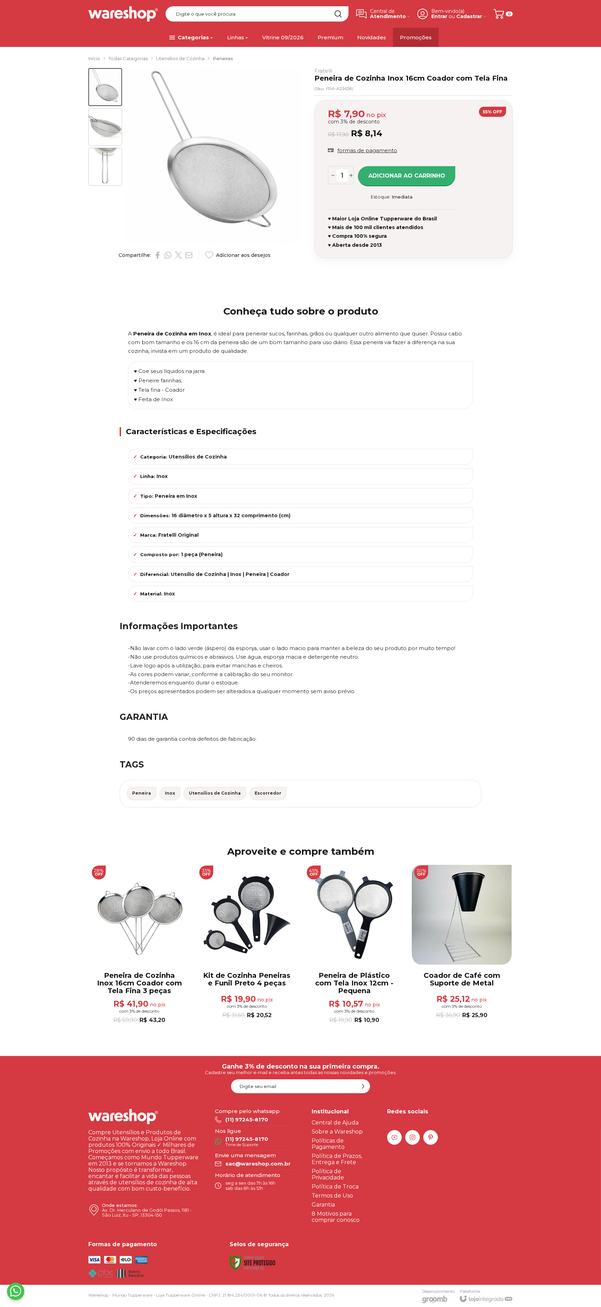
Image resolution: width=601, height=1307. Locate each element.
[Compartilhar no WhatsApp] (168, 255)
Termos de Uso (332, 1195)
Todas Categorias (128, 58)
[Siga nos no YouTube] (394, 1137)
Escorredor (268, 793)
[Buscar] (338, 14)
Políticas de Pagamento (328, 1143)
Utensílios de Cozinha (180, 58)
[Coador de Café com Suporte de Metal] (462, 945)
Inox (170, 793)
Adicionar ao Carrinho (406, 175)
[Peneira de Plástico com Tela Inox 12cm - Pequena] (354, 945)
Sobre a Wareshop (337, 1131)
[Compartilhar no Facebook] (157, 255)
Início (94, 58)
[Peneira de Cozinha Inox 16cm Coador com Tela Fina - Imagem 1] (105, 87)
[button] (105, 87)
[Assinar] (363, 1086)
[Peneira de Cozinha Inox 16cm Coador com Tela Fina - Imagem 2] (105, 127)
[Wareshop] (123, 14)
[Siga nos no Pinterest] (430, 1137)
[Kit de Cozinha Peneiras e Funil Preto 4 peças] (247, 945)
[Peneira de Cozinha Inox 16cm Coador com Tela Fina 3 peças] (139, 945)
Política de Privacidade (328, 1174)
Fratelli (323, 70)
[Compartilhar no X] (178, 255)
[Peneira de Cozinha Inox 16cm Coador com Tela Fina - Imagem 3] (105, 166)
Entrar (439, 16)
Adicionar (153, 982)
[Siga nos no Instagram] (412, 1137)
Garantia (323, 1204)
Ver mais (354, 982)
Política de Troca (335, 1186)
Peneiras (223, 58)
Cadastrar (469, 16)
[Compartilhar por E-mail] (188, 255)
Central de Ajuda (335, 1122)
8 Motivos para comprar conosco (336, 1216)
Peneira (141, 793)
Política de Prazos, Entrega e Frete (337, 1159)
